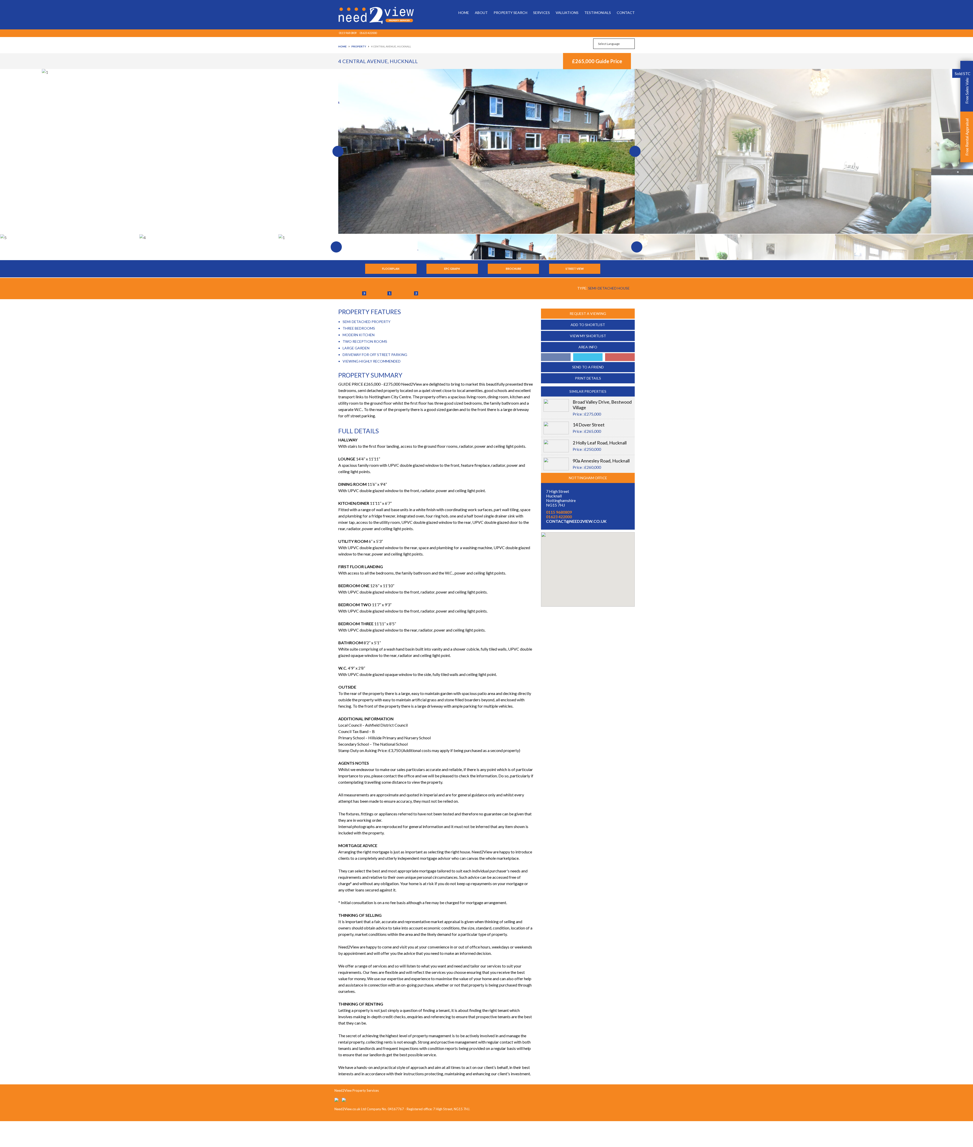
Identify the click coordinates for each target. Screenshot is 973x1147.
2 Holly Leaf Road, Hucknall (600, 442)
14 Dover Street (589, 424)
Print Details (588, 378)
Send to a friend (588, 367)
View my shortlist (588, 336)
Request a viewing (588, 313)
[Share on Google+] (620, 357)
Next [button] (804, 151)
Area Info (587, 347)
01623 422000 (368, 32)
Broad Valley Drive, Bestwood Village (602, 404)
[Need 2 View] (372, 14)
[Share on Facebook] (556, 357)
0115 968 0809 (348, 32)
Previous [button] (169, 151)
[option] (486, 151)
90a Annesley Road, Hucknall (601, 460)
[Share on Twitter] (588, 357)
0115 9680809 (559, 512)
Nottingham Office (588, 478)
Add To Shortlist (588, 324)
